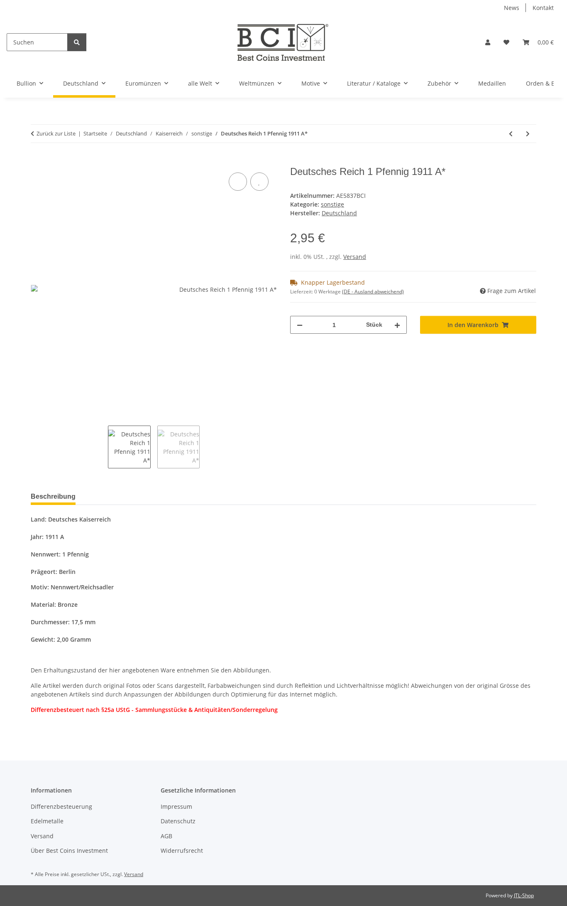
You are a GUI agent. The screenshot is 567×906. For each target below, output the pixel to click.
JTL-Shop (524, 895)
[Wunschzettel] (506, 42)
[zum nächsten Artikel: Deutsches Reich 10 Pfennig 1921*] (527, 134)
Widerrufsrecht (182, 850)
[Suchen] (76, 42)
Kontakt (543, 8)
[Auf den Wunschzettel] (259, 181)
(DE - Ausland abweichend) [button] (373, 291)
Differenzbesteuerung (61, 806)
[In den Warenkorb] (37, 161)
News (511, 8)
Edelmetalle (47, 821)
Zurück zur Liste (56, 133)
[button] (488, 42)
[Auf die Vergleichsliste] (238, 181)
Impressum (176, 806)
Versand (354, 257)
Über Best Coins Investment (69, 850)
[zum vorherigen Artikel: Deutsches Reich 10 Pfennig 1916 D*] (510, 134)
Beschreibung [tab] (53, 496)
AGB (166, 836)
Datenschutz (178, 821)
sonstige (332, 204)
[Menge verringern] (300, 324)
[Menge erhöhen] (397, 324)
